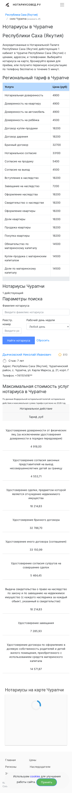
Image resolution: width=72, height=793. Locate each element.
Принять (46, 782)
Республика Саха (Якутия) (21, 14)
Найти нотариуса (18, 340)
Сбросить (43, 340)
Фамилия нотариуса (16, 305)
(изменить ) (34, 19)
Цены (32, 760)
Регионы (10, 766)
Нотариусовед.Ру (27, 4)
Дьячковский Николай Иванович (27, 354)
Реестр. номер (8, 322)
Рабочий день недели (40, 320)
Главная (10, 760)
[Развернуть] (62, 4)
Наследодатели (40, 766)
